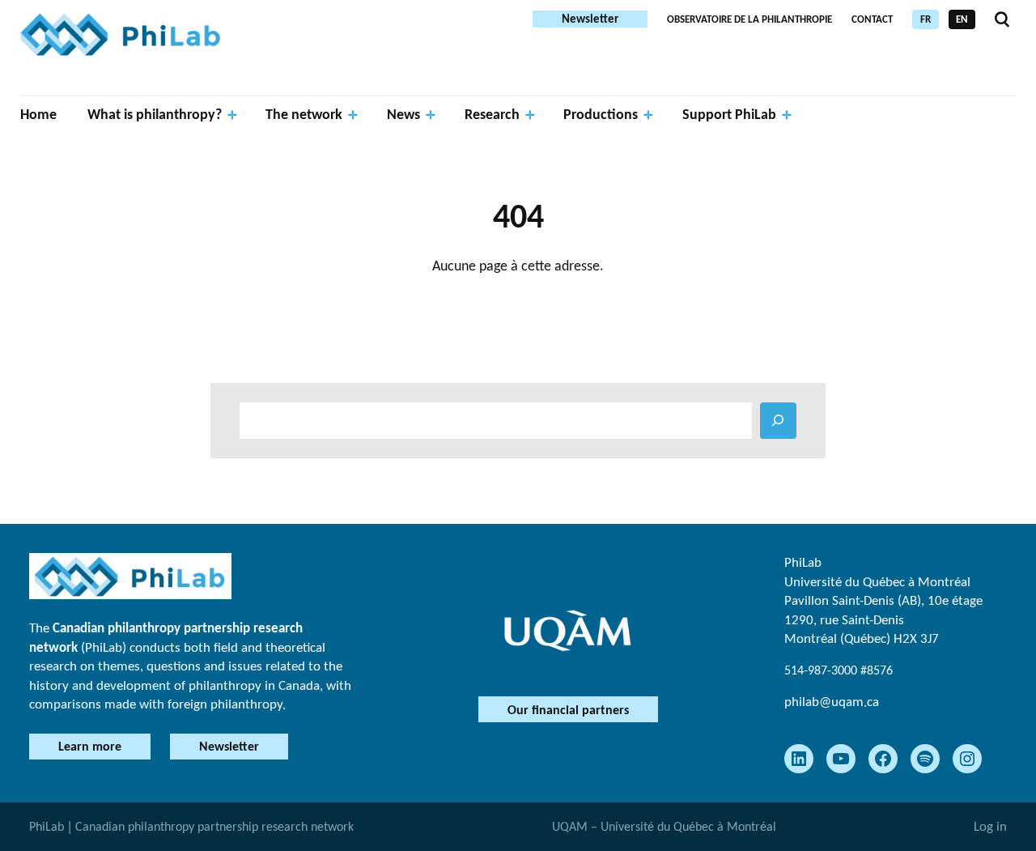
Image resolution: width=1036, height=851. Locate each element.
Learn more (89, 746)
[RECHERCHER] (778, 420)
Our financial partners (568, 709)
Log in (990, 826)
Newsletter (590, 18)
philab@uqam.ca (831, 701)
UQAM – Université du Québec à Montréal (664, 826)
